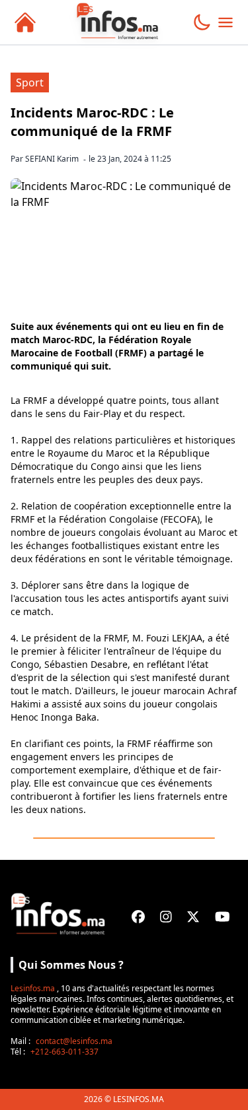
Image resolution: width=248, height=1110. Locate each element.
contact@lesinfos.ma (74, 1041)
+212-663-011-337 (64, 1051)
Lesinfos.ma (33, 988)
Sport (30, 82)
